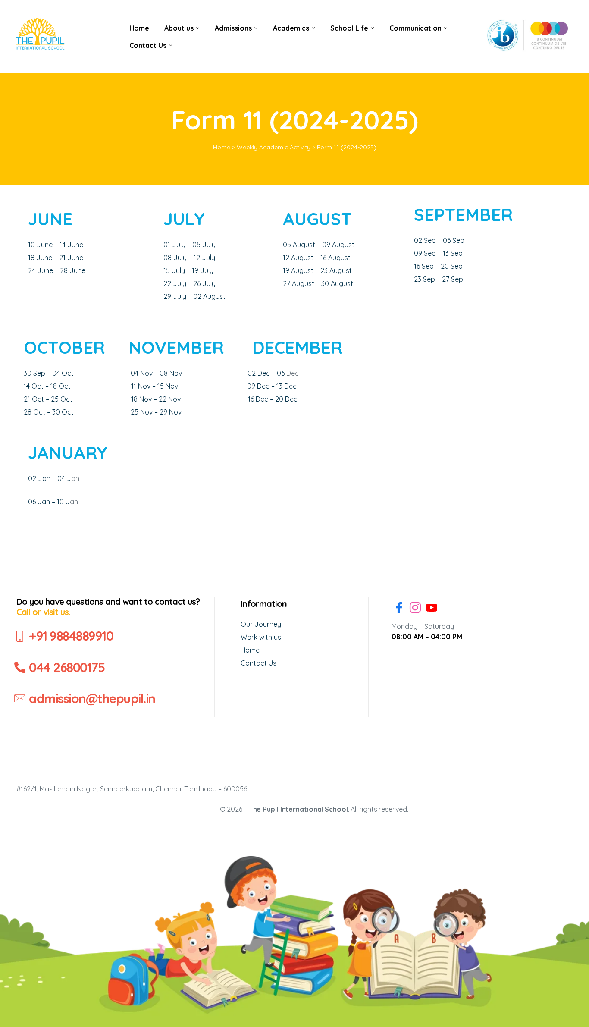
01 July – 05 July (189, 244)
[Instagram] (415, 609)
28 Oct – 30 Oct (49, 412)
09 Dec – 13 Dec (272, 386)
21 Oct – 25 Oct (48, 399)
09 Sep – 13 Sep (438, 253)
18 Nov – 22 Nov (156, 399)
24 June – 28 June (56, 270)
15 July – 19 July (188, 270)
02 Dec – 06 (267, 373)
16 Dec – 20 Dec (273, 399)
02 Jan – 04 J (49, 478)
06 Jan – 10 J (49, 501)
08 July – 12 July (189, 257)
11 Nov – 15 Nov (154, 386)
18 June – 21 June (55, 257)
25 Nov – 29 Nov (156, 412)
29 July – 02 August (194, 296)
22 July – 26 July (189, 283)
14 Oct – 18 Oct (47, 386)
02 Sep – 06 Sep (439, 240)
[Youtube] (432, 609)
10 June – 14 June (55, 244)
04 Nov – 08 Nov (156, 373)
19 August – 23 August (317, 270)
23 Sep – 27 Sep (438, 279)
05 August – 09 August (318, 244)
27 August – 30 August (318, 283)
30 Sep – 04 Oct (49, 373)
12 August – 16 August (317, 257)
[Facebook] (399, 609)
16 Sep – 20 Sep (438, 266)
